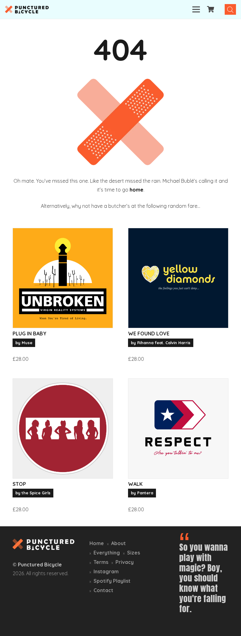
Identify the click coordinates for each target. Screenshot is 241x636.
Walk (135, 484)
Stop (19, 484)
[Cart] (211, 9)
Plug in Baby (29, 333)
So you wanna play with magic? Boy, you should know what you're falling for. (203, 578)
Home (96, 543)
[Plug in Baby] (63, 278)
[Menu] (196, 9)
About (118, 543)
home (136, 190)
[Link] (27, 9)
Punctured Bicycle (40, 564)
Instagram (106, 571)
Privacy (124, 562)
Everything (107, 552)
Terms (101, 562)
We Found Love (148, 333)
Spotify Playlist (112, 581)
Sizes (133, 552)
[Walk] (178, 428)
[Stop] (63, 428)
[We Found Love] (178, 278)
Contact (103, 590)
